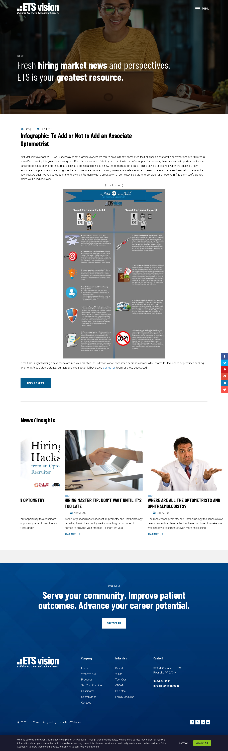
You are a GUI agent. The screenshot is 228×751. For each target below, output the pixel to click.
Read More (26, 533)
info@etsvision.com (166, 685)
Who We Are (88, 673)
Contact (86, 702)
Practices (86, 679)
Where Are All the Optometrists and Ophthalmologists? (139, 503)
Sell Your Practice (91, 685)
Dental (119, 668)
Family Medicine (124, 697)
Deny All (183, 742)
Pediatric (120, 691)
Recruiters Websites (69, 722)
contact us (109, 367)
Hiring (28, 129)
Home (84, 668)
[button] (197, 8)
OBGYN (119, 685)
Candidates (87, 691)
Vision (118, 673)
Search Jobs (88, 697)
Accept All (202, 742)
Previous (196, 420)
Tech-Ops (121, 679)
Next (206, 420)
